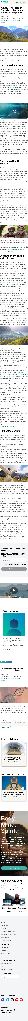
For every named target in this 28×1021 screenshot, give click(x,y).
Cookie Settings (6, 940)
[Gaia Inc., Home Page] (5, 2)
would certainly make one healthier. (11, 89)
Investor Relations (6, 963)
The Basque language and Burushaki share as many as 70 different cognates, (14, 374)
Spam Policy (5, 937)
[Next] (22, 754)
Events (3, 956)
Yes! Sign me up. (14, 569)
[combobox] (10, 977)
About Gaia (4, 925)
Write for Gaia (5, 953)
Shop (2, 966)
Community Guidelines (8, 931)
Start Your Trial (14, 868)
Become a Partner (6, 969)
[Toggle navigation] (1, 2)
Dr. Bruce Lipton (6, 706)
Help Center (4, 947)
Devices (3, 928)
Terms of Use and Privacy (9, 934)
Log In (23, 2)
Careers (3, 950)
